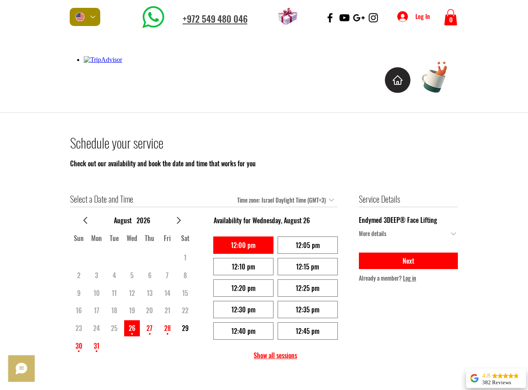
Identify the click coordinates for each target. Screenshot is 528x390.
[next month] (179, 220)
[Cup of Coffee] (438, 76)
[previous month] (85, 220)
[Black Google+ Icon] (359, 18)
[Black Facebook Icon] (330, 18)
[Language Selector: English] (85, 17)
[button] (450, 17)
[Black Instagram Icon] (373, 18)
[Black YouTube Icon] (344, 18)
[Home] (397, 80)
